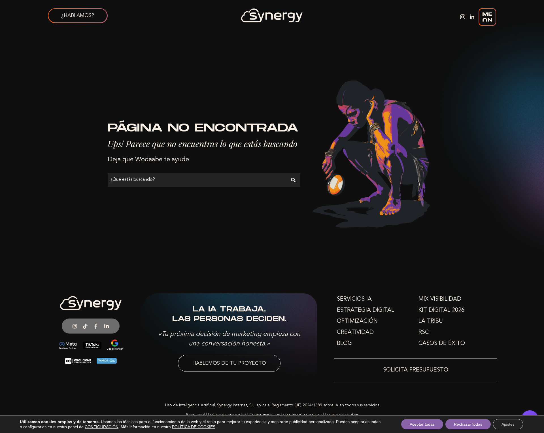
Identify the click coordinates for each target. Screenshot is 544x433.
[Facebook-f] (96, 325)
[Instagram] (463, 17)
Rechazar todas (468, 424)
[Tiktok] (85, 325)
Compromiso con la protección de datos (285, 415)
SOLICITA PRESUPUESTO (415, 370)
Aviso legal (195, 415)
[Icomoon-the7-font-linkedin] (472, 17)
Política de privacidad (227, 415)
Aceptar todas (422, 424)
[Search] (293, 180)
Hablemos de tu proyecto (229, 363)
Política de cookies (342, 415)
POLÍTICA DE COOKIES (193, 426)
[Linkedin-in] (106, 325)
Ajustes (508, 424)
